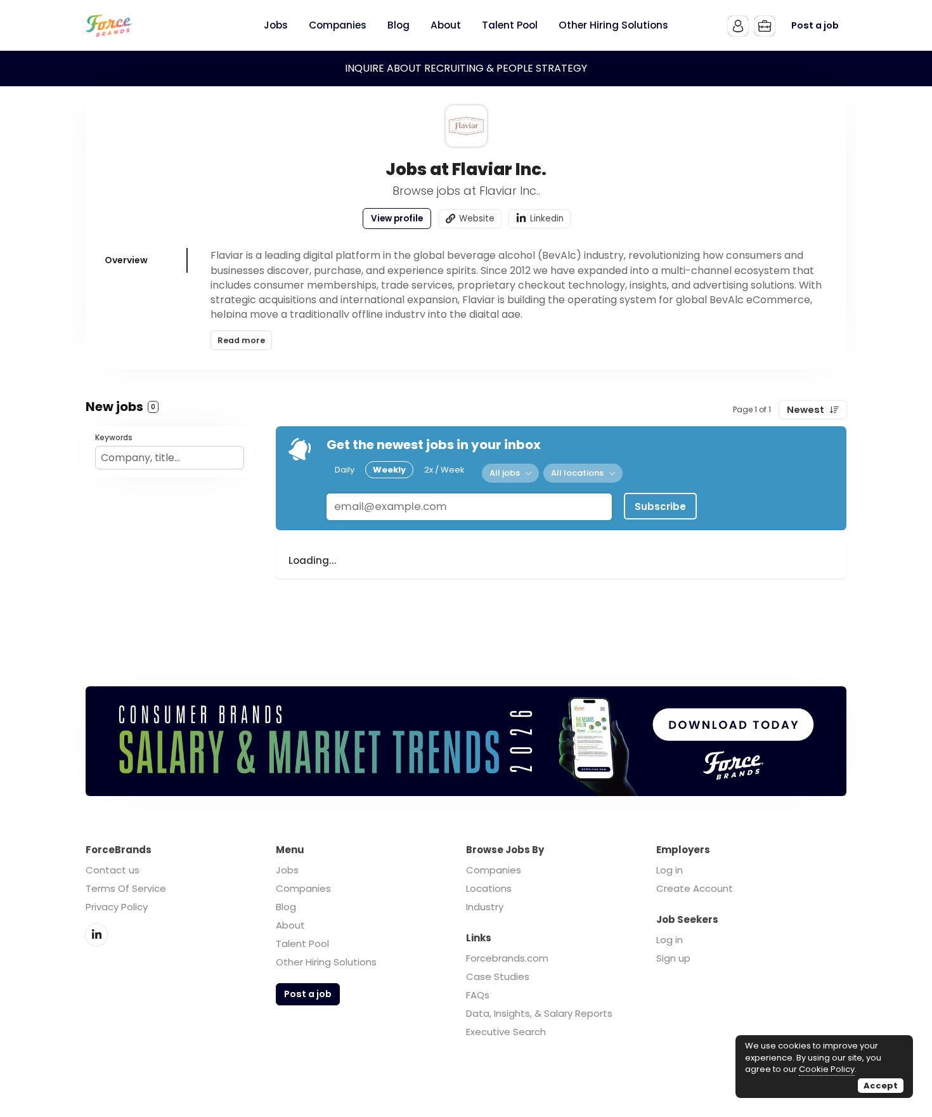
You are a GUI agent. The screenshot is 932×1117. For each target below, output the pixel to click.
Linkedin (547, 218)
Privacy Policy (117, 906)
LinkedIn (96, 935)
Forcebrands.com (507, 958)
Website (477, 218)
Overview (126, 260)
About (290, 925)
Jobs (287, 870)
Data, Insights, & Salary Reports (539, 1013)
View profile (397, 218)
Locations (489, 888)
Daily (344, 470)
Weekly (389, 470)
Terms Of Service (126, 888)
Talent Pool (302, 943)
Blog (286, 906)
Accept (881, 1086)
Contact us (112, 870)
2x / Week (444, 470)
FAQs (477, 995)
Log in (669, 870)
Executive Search (506, 1031)
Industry (484, 906)
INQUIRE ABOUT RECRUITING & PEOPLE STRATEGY (466, 68)
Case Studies (497, 976)
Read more (241, 340)
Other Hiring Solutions (326, 962)
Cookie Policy (827, 1069)
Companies (303, 888)
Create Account (694, 888)
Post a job (815, 25)
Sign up (673, 958)
